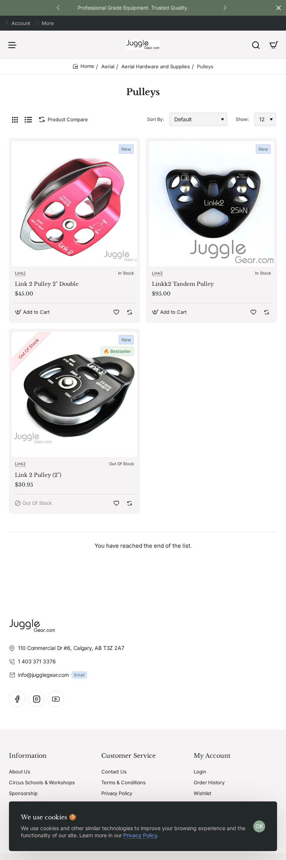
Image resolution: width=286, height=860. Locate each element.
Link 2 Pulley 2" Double (47, 284)
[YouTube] (56, 699)
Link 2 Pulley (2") (38, 475)
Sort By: (155, 119)
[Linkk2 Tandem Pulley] (211, 203)
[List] (28, 119)
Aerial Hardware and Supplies (155, 66)
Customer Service (128, 755)
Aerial (107, 66)
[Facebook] (17, 699)
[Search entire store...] (256, 45)
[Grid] (15, 119)
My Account (212, 755)
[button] (225, 7)
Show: (242, 119)
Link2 (20, 273)
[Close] (278, 7)
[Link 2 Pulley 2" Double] (74, 203)
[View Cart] (274, 45)
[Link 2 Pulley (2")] (74, 394)
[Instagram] (36, 699)
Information (28, 755)
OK (259, 826)
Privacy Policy (140, 835)
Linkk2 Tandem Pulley (183, 284)
